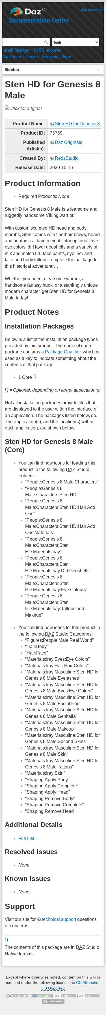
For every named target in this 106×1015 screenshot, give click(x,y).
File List (26, 838)
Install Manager (16, 50)
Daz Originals (68, 142)
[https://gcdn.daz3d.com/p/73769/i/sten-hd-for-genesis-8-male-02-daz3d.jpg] (23, 108)
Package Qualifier (63, 351)
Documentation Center (39, 20)
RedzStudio (67, 158)
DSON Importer (47, 50)
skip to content (92, 9)
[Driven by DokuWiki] (53, 1001)
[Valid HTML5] (65, 996)
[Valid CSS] (88, 996)
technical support (59, 919)
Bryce (66, 56)
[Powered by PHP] (41, 996)
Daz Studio (11, 56)
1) (34, 376)
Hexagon (49, 56)
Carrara (31, 56)
